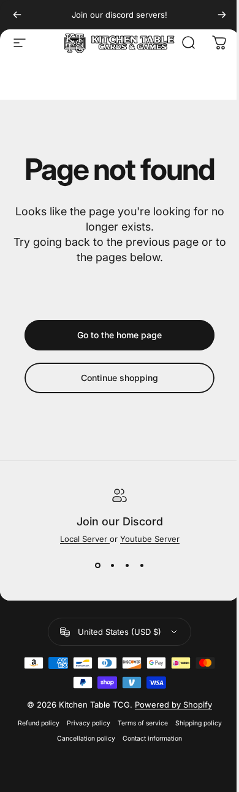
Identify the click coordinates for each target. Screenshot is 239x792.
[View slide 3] (127, 565)
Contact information (152, 738)
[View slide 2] (112, 565)
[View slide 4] (141, 565)
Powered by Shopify (173, 704)
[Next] (221, 14)
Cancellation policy (86, 738)
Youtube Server (150, 539)
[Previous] (17, 14)
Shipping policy (198, 723)
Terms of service (143, 723)
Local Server (85, 539)
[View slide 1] (97, 565)
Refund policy (38, 723)
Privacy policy (88, 723)
